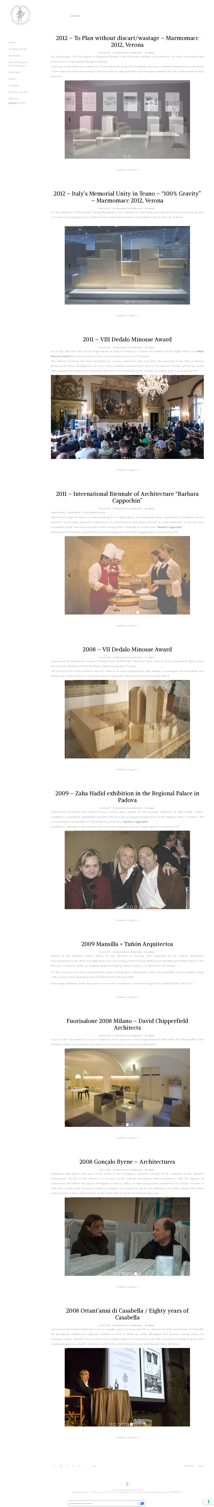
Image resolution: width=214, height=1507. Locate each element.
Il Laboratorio (17, 49)
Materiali (14, 55)
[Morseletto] (20, 17)
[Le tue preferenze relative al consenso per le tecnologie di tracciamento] (208, 1501)
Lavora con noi (18, 92)
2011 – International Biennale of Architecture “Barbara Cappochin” (127, 497)
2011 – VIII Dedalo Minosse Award (127, 339)
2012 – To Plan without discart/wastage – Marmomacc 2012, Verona (127, 41)
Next (201, 1465)
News (12, 78)
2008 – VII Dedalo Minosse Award (127, 649)
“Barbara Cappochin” (169, 527)
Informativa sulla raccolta (81, 1503)
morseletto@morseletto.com (155, 1492)
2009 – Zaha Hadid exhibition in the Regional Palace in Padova (127, 797)
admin (75, 16)
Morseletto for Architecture (129, 52)
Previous (189, 1465)
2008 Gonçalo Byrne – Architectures (127, 1161)
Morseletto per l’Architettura (18, 64)
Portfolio (14, 72)
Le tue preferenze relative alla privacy (115, 1503)
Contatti (14, 85)
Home (12, 42)
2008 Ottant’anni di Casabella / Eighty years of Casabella (127, 1314)
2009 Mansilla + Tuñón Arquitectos (127, 944)
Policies (14, 98)
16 (94, 1465)
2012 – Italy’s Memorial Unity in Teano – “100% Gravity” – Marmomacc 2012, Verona (127, 197)
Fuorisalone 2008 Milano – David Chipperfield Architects (127, 1024)
